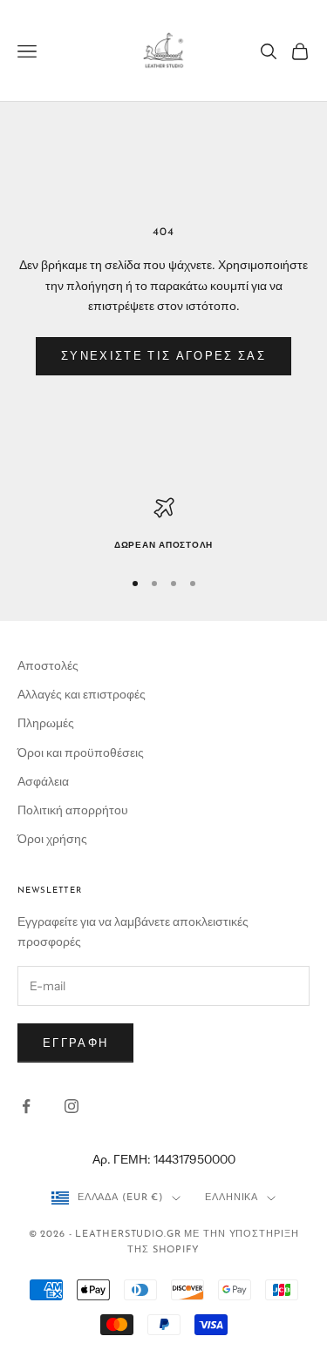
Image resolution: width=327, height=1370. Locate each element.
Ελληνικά (231, 1198)
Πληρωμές (45, 723)
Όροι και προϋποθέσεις (80, 752)
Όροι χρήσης (52, 839)
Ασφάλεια (43, 781)
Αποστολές (47, 665)
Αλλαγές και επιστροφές (81, 694)
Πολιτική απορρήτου (72, 810)
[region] (163, 525)
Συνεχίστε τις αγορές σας (163, 355)
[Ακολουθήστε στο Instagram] (71, 1106)
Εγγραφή (75, 1042)
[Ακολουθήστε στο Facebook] (26, 1106)
